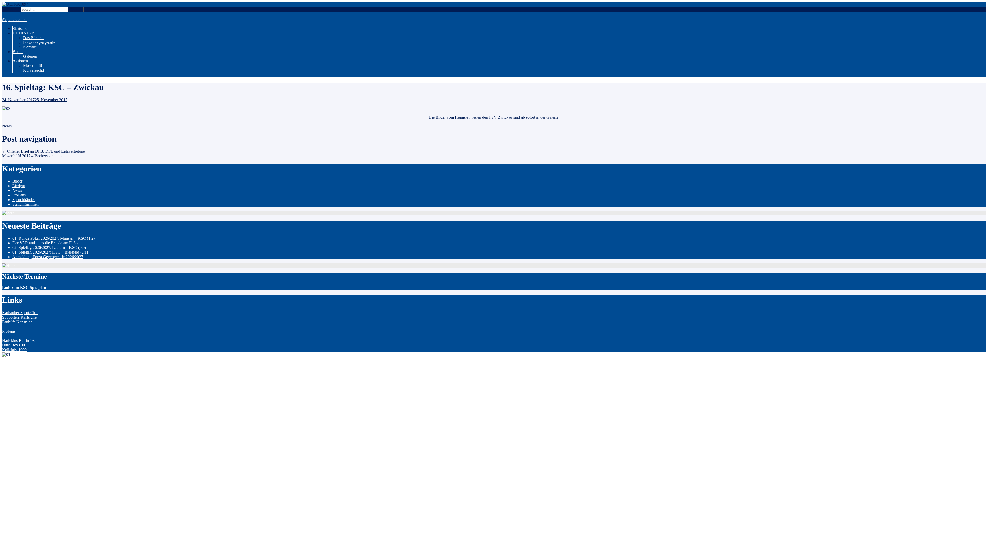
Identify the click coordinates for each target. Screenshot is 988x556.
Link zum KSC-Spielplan (24, 287)
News (7, 126)
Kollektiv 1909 (14, 350)
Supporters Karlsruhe (19, 317)
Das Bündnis (33, 38)
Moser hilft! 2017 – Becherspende (32, 156)
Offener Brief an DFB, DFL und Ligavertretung (43, 151)
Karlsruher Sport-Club (20, 312)
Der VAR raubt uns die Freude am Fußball (47, 243)
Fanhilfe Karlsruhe (17, 322)
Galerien (30, 56)
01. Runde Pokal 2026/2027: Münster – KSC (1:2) (53, 238)
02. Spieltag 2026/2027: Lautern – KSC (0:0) (49, 247)
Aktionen (20, 61)
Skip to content (14, 20)
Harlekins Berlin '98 (18, 340)
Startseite (20, 28)
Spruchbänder (23, 199)
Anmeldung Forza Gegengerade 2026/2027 (47, 257)
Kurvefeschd (33, 70)
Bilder (18, 51)
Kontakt (29, 47)
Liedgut (18, 186)
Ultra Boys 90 (13, 345)
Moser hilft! (32, 65)
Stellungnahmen (25, 204)
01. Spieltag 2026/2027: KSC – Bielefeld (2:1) (50, 252)
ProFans (19, 195)
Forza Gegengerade (39, 42)
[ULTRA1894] (15, 4)
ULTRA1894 (24, 33)
